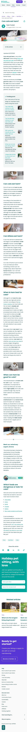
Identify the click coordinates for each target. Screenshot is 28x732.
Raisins (6, 509)
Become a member (8, 659)
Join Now (19, 1)
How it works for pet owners (8, 670)
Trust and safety (6, 677)
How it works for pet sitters (8, 673)
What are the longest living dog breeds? (9, 619)
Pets (13, 5)
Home (3, 16)
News (3, 5)
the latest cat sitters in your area (12, 530)
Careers (4, 702)
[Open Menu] (25, 1)
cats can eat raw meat (15, 341)
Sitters (8, 5)
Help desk (4, 680)
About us (4, 695)
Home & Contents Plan (7, 682)
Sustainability (5, 699)
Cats (17, 540)
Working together (6, 711)
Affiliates (4, 708)
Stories (18, 5)
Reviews (4, 686)
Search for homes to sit (9, 587)
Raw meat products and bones (13, 511)
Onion (6, 502)
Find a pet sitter (7, 582)
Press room (4, 706)
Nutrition (19, 16)
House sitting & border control (9, 684)
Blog (8, 16)
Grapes (7, 506)
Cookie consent (6, 689)
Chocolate (8, 500)
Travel (23, 5)
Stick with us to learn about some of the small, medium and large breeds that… (10, 625)
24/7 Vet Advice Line (17, 524)
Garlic (6, 504)
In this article (9, 47)
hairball (14, 72)
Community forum (6, 697)
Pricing (3, 675)
